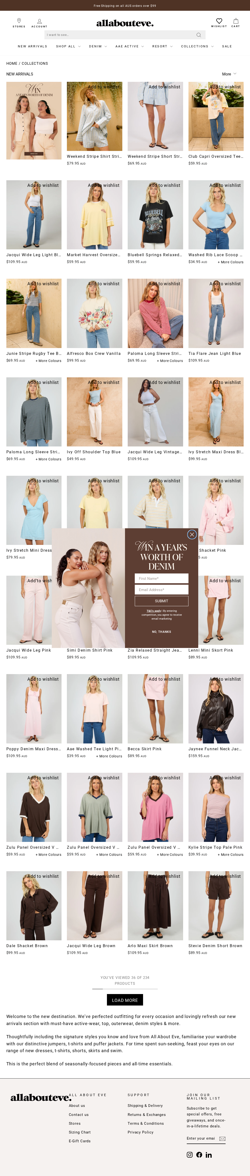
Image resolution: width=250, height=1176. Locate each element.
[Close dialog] (192, 534)
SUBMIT (161, 600)
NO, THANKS (161, 632)
